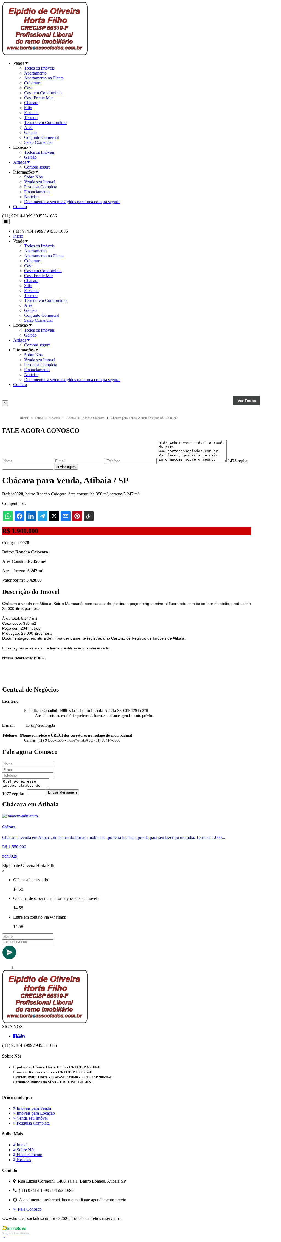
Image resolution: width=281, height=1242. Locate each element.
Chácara (31, 102)
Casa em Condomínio (43, 92)
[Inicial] (45, 53)
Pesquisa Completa (40, 186)
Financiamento (37, 191)
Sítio (28, 107)
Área (28, 127)
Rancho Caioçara (32, 552)
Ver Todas (247, 400)
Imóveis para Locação (35, 1113)
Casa (28, 88)
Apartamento (35, 73)
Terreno (31, 117)
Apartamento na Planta (44, 78)
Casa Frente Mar (38, 97)
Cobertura (32, 83)
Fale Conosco (29, 1209)
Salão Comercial (38, 142)
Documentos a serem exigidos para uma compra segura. (72, 201)
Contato (20, 206)
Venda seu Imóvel (39, 182)
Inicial (21, 1144)
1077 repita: (13, 793)
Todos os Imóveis (39, 68)
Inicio (18, 236)
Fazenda (31, 112)
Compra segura (37, 167)
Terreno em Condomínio (45, 122)
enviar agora (66, 467)
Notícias (31, 196)
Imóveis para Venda (33, 1108)
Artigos (20, 162)
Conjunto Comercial (41, 137)
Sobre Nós (33, 177)
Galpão (30, 132)
